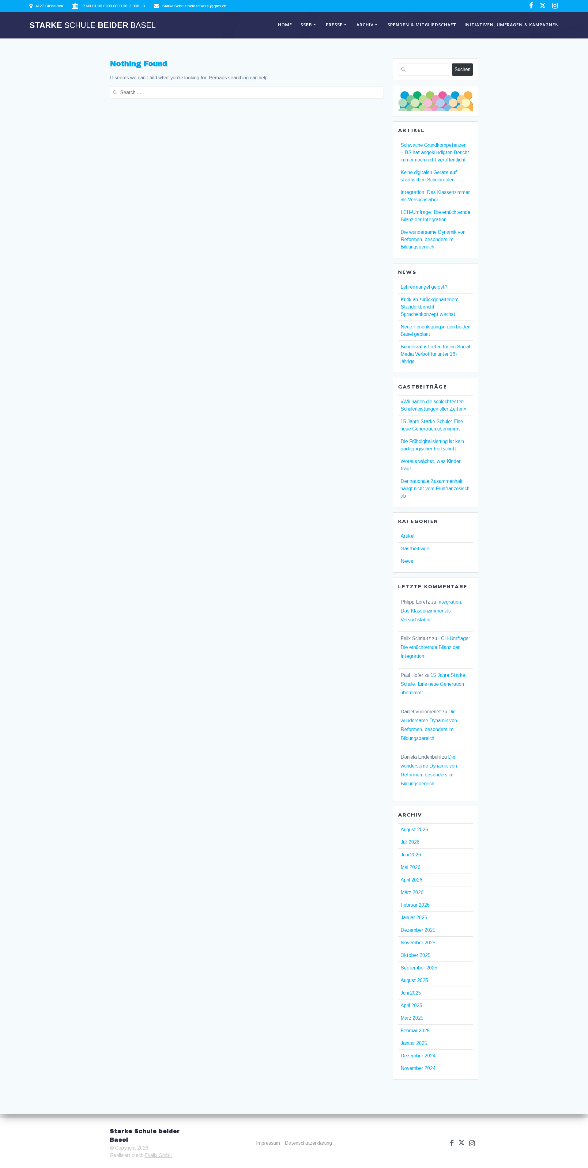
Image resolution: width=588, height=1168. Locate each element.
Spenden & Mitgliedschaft (421, 25)
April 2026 (411, 879)
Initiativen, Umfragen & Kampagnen (512, 25)
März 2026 (412, 892)
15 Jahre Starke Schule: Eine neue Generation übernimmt (433, 684)
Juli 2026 (410, 842)
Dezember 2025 (418, 930)
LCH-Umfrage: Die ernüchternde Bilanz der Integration (435, 647)
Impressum (268, 1143)
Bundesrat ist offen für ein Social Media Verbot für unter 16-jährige (435, 354)
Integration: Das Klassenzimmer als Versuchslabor (431, 610)
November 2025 (418, 942)
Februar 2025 (415, 1030)
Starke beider (92, 25)
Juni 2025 (411, 992)
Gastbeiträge (415, 548)
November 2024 (418, 1068)
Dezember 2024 (418, 1055)
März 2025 (412, 1018)
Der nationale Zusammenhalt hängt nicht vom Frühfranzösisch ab (435, 489)
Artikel (407, 536)
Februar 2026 (415, 905)
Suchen (462, 69)
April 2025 (411, 1005)
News (407, 561)
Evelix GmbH (158, 1155)
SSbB (306, 25)
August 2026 (414, 829)
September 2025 (419, 967)
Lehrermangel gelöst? (424, 287)
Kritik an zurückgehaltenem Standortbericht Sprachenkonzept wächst (429, 307)
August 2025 (414, 980)
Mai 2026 (410, 867)
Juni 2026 (411, 854)
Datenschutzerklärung (308, 1143)
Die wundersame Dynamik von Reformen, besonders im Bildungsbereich (433, 239)
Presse (334, 25)
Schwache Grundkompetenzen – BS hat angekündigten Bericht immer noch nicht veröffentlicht (435, 152)
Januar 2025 (414, 1043)
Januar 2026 (414, 917)
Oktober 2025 (416, 955)
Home (285, 25)
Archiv (365, 25)
